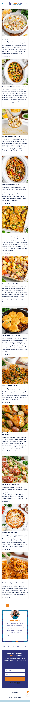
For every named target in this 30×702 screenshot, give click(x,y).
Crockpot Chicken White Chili (11, 136)
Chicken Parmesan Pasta (9, 532)
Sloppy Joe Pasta (7, 580)
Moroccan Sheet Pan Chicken (11, 234)
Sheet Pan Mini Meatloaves (10, 484)
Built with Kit (15, 683)
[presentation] (15, 22)
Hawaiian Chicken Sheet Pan (10, 284)
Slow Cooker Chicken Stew (10, 37)
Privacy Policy (15, 692)
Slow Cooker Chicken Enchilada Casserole (15, 86)
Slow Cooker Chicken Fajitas (10, 184)
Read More (6, 56)
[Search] (25, 646)
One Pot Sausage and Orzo (10, 385)
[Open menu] (2, 3)
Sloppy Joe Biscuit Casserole (11, 335)
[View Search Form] (26, 3)
